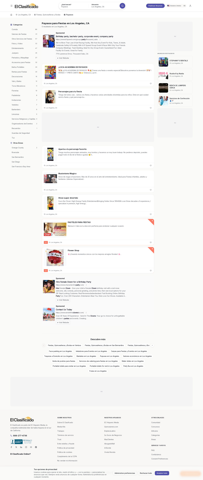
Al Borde (107, 448)
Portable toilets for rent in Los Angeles (104, 366)
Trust (59, 439)
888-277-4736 (20, 435)
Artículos (154, 431)
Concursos (155, 427)
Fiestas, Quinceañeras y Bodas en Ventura (64, 345)
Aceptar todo (162, 473)
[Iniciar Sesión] (190, 5)
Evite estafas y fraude (65, 444)
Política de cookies (64, 452)
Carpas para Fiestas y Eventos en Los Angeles (129, 351)
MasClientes (109, 439)
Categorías (155, 435)
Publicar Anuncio (155, 6)
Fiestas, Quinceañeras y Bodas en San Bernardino (104, 345)
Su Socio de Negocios (113, 435)
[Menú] (11, 5)
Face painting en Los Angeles (60, 351)
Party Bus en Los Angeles (133, 366)
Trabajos (60, 431)
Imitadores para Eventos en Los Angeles (91, 351)
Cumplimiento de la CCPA (67, 456)
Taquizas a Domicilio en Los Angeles (58, 356)
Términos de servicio (65, 435)
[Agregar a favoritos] (150, 83)
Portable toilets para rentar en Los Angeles (69, 366)
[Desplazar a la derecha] (152, 345)
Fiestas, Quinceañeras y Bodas (48, 15)
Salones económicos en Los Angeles (137, 356)
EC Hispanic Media (111, 422)
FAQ (152, 450)
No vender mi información (67, 461)
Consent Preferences (159, 459)
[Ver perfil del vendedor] (46, 68)
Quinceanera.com (111, 427)
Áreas (153, 439)
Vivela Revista (109, 452)
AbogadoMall (109, 444)
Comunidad (155, 422)
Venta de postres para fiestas (63, 361)
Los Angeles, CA (24, 15)
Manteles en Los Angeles (86, 356)
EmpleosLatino (109, 431)
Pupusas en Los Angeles (109, 356)
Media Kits (61, 427)
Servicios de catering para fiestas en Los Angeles (98, 361)
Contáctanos (156, 454)
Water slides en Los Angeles (133, 361)
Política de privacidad (65, 448)
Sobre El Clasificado (65, 422)
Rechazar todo (146, 473)
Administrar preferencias (125, 473)
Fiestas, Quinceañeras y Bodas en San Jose (145, 345)
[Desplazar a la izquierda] (44, 345)
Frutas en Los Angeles (98, 371)
